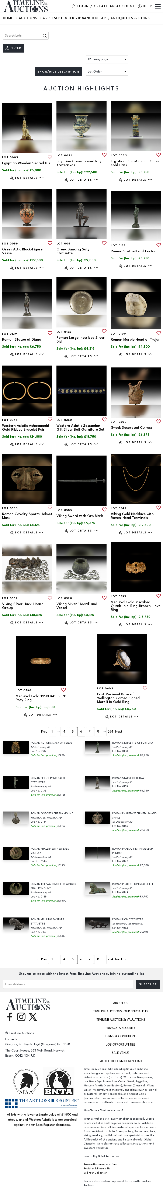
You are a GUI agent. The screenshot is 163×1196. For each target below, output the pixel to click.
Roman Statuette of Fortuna (135, 251)
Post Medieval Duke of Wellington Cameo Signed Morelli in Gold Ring (118, 698)
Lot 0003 (10, 157)
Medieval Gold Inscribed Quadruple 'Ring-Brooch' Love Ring (135, 606)
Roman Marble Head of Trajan (135, 340)
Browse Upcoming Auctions (100, 1164)
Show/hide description (58, 71)
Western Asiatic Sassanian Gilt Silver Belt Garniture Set (80, 428)
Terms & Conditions (120, 1036)
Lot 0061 (64, 243)
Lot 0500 (119, 421)
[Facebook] (9, 1016)
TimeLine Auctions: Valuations (120, 1020)
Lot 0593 (118, 596)
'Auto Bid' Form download (121, 1061)
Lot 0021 (64, 155)
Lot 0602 (105, 688)
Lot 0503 (10, 508)
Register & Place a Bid (97, 1168)
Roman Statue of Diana (21, 340)
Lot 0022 (119, 155)
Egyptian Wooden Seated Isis (26, 163)
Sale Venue (120, 1053)
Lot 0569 (10, 598)
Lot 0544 (119, 508)
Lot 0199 (118, 333)
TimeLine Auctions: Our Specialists (120, 1011)
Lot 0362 (64, 420)
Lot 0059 (10, 243)
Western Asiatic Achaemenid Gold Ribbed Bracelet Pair (25, 428)
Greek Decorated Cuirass (132, 428)
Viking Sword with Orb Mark (79, 516)
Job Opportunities (120, 1044)
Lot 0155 (63, 331)
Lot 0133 (118, 245)
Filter (16, 48)
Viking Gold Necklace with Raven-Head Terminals (132, 516)
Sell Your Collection (95, 1173)
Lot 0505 (64, 510)
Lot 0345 (10, 420)
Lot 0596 (23, 690)
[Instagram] (21, 1016)
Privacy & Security (121, 1028)
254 (110, 731)
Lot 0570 (64, 598)
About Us (120, 1003)
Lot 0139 (9, 333)
